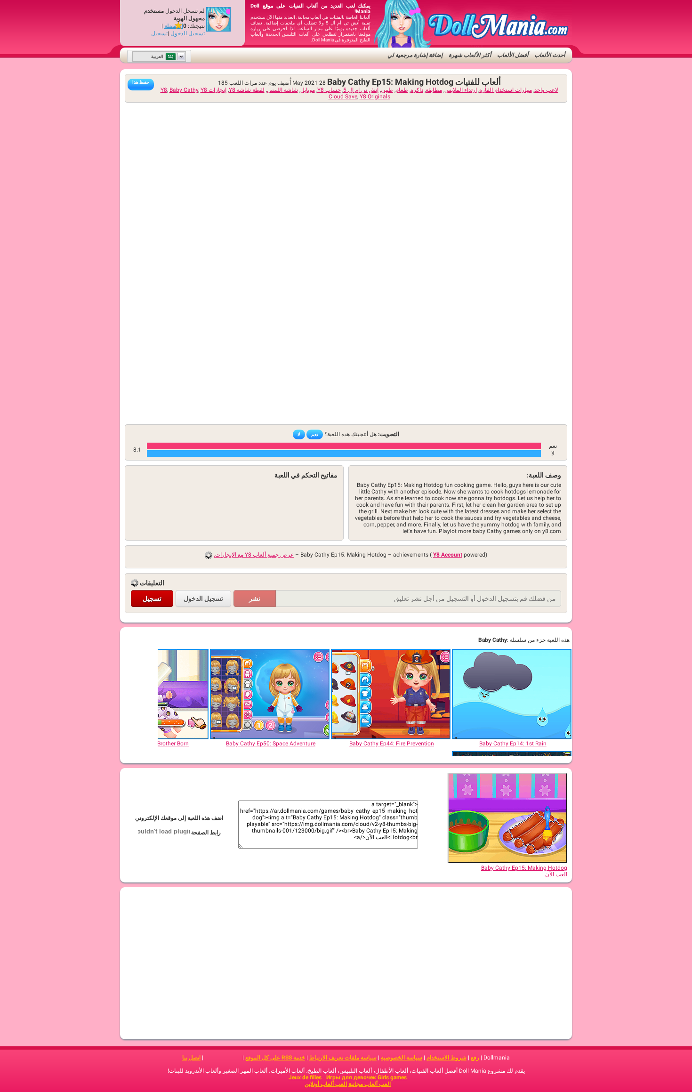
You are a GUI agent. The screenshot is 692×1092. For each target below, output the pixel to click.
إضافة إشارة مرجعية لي (415, 55)
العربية (157, 56)
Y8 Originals (375, 96)
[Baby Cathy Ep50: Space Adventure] (270, 694)
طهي (387, 90)
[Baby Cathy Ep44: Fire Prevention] (391, 694)
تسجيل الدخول (187, 33)
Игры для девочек (351, 1077)
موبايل (307, 90)
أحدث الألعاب (549, 55)
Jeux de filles (305, 1077)
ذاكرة (416, 90)
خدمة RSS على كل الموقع (275, 1057)
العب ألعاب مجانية (369, 1084)
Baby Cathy (183, 90)
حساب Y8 (329, 90)
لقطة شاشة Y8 (247, 90)
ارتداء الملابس (460, 90)
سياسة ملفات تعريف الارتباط (343, 1057)
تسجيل (159, 33)
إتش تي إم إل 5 (360, 90)
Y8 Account (447, 554)
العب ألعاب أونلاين (326, 1084)
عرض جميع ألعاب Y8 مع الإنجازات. (254, 554)
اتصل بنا (191, 1057)
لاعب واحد (546, 90)
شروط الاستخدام (446, 1057)
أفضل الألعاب (512, 55)
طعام (401, 90)
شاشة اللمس (282, 90)
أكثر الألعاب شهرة (470, 55)
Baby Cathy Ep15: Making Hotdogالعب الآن (524, 871)
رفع (475, 1057)
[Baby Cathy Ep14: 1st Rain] (512, 694)
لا (299, 434)
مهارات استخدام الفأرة (505, 90)
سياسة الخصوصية (401, 1057)
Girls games (392, 1077)
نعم (314, 434)
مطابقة (434, 90)
